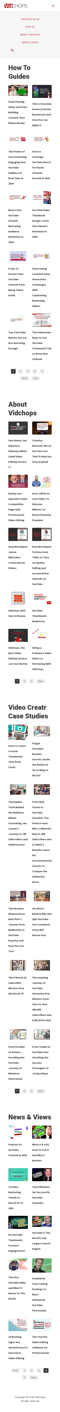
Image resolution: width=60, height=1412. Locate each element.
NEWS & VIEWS (30, 42)
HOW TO (30, 27)
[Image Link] (18, 90)
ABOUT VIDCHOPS (30, 34)
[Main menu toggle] (53, 5)
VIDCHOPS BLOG (30, 19)
